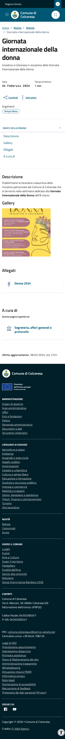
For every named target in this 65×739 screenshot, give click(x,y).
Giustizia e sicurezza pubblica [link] (19, 483)
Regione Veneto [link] (13, 4)
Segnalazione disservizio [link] (16, 651)
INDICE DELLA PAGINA (14, 128)
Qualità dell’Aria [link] (11, 570)
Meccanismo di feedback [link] (16, 688)
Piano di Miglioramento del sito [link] (20, 659)
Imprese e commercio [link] (14, 487)
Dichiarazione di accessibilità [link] (19, 684)
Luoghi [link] (6, 549)
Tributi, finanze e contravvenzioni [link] (21, 499)
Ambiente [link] (8, 454)
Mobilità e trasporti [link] (13, 491)
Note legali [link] (8, 680)
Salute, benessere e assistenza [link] (20, 495)
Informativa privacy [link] (13, 676)
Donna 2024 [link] (23, 283)
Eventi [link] (6, 553)
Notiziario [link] (8, 578)
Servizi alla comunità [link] (14, 574)
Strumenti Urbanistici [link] (15, 433)
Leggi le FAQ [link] (9, 643)
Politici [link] (6, 420)
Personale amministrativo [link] (17, 425)
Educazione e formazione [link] (16, 478)
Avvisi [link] (5, 532)
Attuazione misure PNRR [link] (17, 672)
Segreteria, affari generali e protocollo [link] (33, 329)
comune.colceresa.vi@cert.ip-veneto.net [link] (31, 632)
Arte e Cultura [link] (10, 557)
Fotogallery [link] (8, 566)
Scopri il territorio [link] (12, 561)
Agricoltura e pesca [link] (13, 449)
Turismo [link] (6, 503)
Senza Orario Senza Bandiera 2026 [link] (22, 582)
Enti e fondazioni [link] (12, 416)
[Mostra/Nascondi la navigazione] (7, 14)
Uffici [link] (5, 412)
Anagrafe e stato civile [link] (15, 458)
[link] (30, 15)
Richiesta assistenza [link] (14, 655)
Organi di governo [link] (12, 404)
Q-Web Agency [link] (20, 729)
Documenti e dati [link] (12, 429)
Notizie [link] (6, 524)
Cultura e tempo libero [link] (15, 474)
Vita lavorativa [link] (10, 507)
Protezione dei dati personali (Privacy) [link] (24, 692)
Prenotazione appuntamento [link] (19, 647)
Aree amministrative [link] (14, 408)
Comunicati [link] (8, 528)
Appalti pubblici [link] (11, 462)
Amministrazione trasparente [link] (19, 664)
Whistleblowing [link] (11, 668)
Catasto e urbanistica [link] (14, 470)
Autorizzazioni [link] (10, 466)
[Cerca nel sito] (55, 15)
